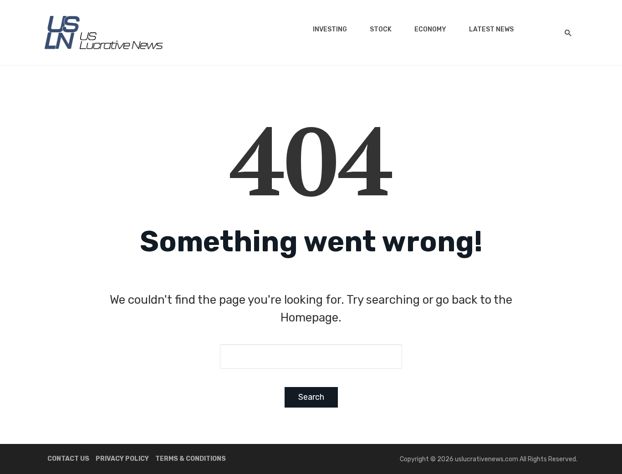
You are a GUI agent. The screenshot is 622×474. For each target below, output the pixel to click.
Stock (381, 29)
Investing (330, 29)
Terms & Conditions (190, 459)
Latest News (491, 29)
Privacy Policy (122, 459)
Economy (430, 29)
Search (311, 397)
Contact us (68, 459)
